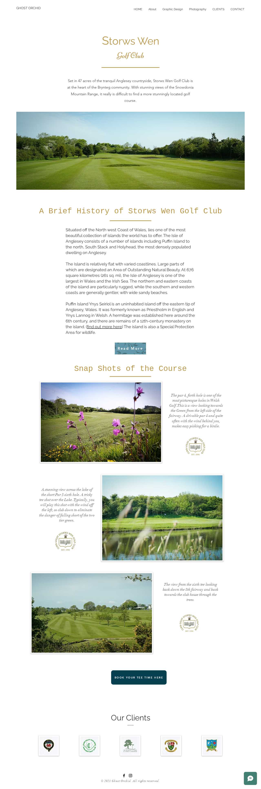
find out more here (104, 326)
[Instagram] (130, 775)
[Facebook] (124, 775)
